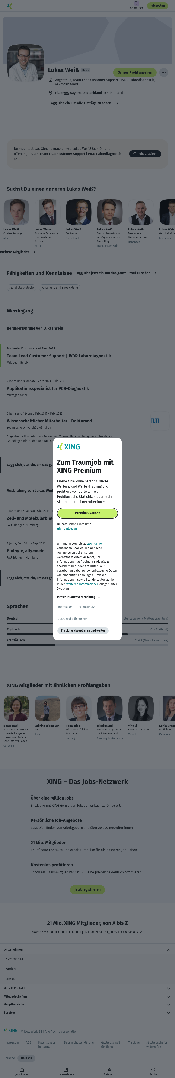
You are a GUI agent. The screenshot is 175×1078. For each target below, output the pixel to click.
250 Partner (95, 544)
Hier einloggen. (67, 529)
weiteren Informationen (82, 584)
